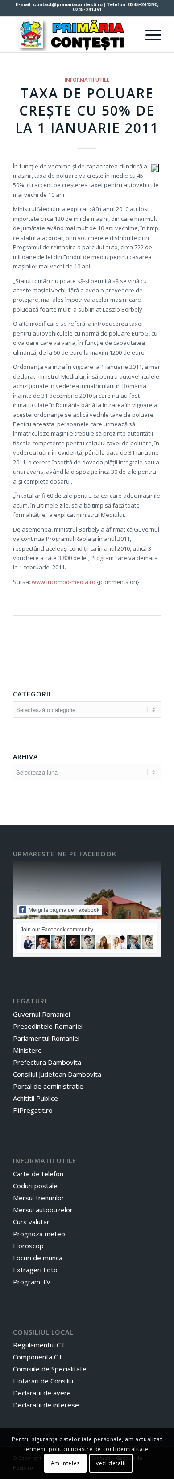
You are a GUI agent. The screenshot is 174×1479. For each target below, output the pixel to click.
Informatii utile (87, 79)
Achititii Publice (35, 1098)
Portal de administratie (48, 1086)
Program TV (31, 1281)
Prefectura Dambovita (47, 1062)
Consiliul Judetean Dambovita (57, 1074)
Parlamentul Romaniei (46, 1038)
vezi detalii (111, 1463)
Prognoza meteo (39, 1233)
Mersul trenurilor (38, 1197)
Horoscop (28, 1245)
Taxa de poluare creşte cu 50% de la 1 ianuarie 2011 (87, 110)
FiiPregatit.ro (33, 1110)
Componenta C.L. (38, 1356)
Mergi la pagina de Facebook (64, 910)
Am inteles (65, 1463)
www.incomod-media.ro (63, 582)
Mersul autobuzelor (43, 1209)
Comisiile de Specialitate (50, 1368)
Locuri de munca (37, 1257)
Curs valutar (31, 1221)
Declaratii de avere (42, 1392)
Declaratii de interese (46, 1404)
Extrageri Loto (35, 1269)
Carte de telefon (38, 1173)
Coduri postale (35, 1185)
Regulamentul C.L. (40, 1344)
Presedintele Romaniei (48, 1026)
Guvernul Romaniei (41, 1014)
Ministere (27, 1050)
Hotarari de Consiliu (43, 1380)
